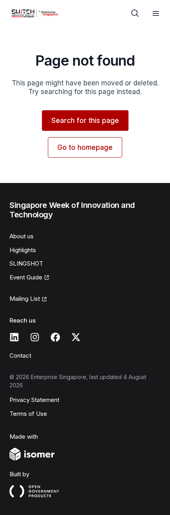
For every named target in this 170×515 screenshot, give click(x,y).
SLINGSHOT (26, 263)
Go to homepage (85, 147)
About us (21, 236)
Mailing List (24, 298)
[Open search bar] (135, 13)
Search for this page (85, 121)
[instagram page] (35, 337)
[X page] (76, 337)
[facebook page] (55, 337)
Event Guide (25, 277)
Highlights (22, 250)
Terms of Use (28, 413)
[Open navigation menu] (155, 13)
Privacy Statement (34, 400)
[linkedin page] (14, 337)
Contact (20, 355)
